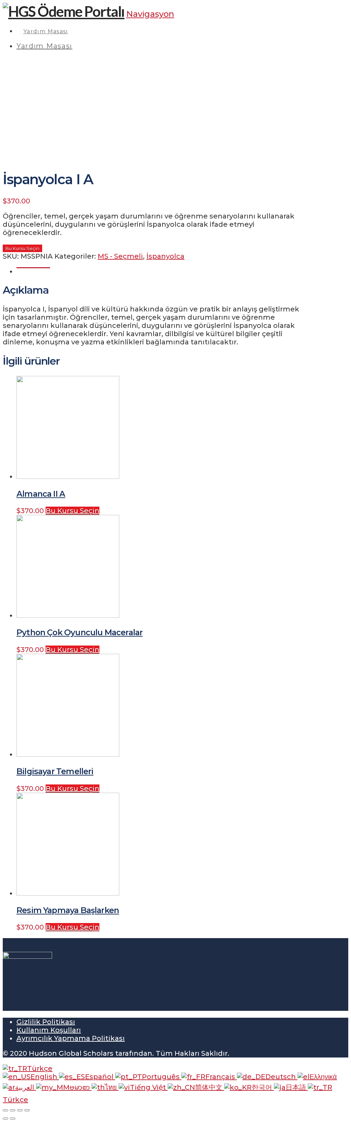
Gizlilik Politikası (45, 1022)
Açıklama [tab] (33, 271)
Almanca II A (40, 494)
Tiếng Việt (149, 1087)
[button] (150, 14)
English (45, 1077)
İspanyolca (165, 256)
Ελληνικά (323, 1077)
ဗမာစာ (81, 1087)
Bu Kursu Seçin (22, 248)
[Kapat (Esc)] (5, 1110)
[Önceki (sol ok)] (5, 1119)
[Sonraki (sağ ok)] (12, 1119)
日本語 (297, 1087)
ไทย (112, 1087)
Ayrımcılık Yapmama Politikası (70, 1038)
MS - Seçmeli (120, 256)
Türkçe (39, 1068)
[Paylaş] (12, 1110)
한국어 (263, 1087)
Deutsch (281, 1077)
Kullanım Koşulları (48, 1030)
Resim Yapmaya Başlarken (67, 910)
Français (221, 1077)
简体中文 (209, 1087)
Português (161, 1077)
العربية (25, 1087)
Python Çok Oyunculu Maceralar (79, 632)
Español (100, 1077)
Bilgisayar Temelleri (55, 771)
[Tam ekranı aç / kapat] (20, 1110)
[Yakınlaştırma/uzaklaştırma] (27, 1110)
